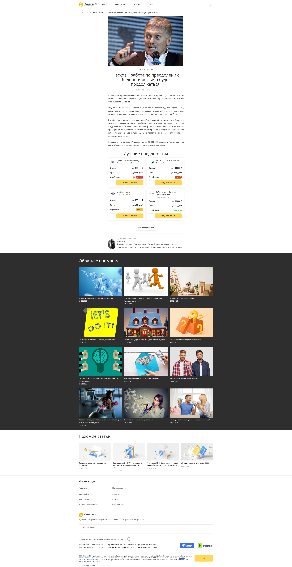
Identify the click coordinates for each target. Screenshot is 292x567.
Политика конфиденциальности (106, 539)
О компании (117, 494)
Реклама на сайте (86, 539)
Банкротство (120, 4)
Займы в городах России (88, 504)
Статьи (137, 4)
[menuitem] (105, 5)
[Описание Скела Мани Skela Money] (112, 182)
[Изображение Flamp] (187, 546)
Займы (104, 4)
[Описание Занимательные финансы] (151, 182)
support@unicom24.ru (87, 565)
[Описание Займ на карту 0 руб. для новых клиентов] (151, 215)
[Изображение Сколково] (205, 546)
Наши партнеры (118, 504)
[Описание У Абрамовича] (112, 215)
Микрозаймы (84, 494)
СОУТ (123, 539)
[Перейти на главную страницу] (88, 4)
